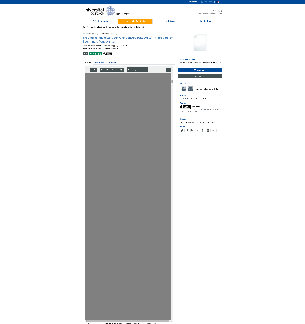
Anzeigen (201, 70)
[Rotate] (121, 70)
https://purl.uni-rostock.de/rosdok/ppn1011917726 (104, 49)
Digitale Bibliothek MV (199, 99)
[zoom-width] (111, 70)
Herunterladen (201, 76)
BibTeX (182, 122)
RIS (193, 122)
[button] (182, 130)
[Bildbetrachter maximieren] (168, 70)
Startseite (193, 1)
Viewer (88, 62)
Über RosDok (205, 21)
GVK (186, 99)
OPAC (182, 99)
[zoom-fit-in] (116, 70)
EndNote (188, 122)
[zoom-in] (102, 70)
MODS (205, 122)
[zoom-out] (107, 70)
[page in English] (216, 1)
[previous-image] (129, 69)
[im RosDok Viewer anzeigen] (200, 43)
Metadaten (100, 62)
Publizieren (170, 21)
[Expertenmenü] (220, 133)
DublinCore (198, 122)
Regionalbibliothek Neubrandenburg (207, 89)
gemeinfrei (196, 106)
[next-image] (145, 69)
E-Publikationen (100, 21)
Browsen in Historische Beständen (120, 27)
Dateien (112, 62)
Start (84, 27)
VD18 (190, 99)
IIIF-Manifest (211, 122)
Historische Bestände (135, 21)
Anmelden (207, 1)
